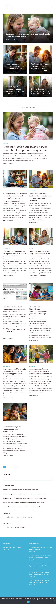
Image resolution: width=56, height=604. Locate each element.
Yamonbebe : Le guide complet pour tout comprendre (12, 429)
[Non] (54, 600)
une (34, 160)
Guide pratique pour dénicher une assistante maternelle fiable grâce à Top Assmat (14, 67)
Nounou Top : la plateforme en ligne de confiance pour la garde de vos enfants (14, 90)
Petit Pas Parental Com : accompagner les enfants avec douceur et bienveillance (40, 371)
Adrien (7, 39)
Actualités (8, 61)
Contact (23, 527)
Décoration (10, 517)
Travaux (30, 517)
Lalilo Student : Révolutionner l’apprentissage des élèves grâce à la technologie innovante (39, 311)
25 (14, 467)
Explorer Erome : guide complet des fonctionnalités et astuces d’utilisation (14, 309)
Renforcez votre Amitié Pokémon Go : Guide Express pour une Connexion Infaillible (40, 67)
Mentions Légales (13, 527)
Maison (7, 30)
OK (28, 601)
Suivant (17, 467)
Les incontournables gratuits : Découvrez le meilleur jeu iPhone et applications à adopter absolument (15, 372)
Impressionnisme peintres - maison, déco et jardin (23, 596)
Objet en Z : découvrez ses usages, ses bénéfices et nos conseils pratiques (40, 91)
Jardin (18, 517)
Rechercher (7, 474)
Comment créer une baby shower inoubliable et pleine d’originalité (25, 148)
